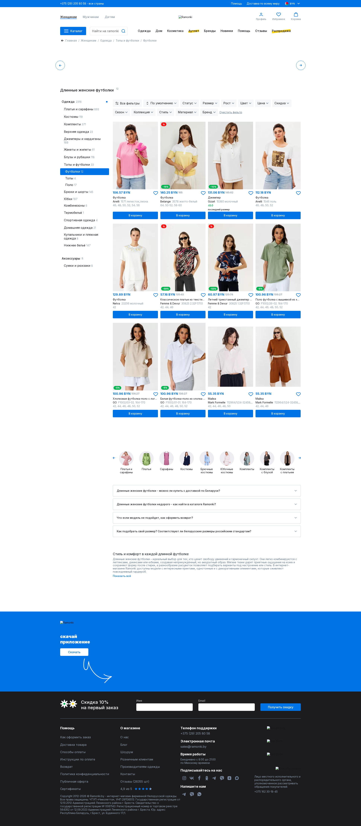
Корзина (296, 19)
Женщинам (68, 17)
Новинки (227, 31)
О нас (124, 737)
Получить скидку (280, 707)
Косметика (175, 31)
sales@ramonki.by (193, 746)
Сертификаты (70, 789)
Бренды (210, 31)
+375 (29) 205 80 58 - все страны (82, 3)
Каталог (76, 31)
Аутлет (193, 31)
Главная (71, 40)
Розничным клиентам (136, 759)
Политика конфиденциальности (84, 774)
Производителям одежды (140, 767)
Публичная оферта (74, 781)
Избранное (278, 19)
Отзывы (261, 31)
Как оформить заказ (75, 737)
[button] (155, 193)
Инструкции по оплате (77, 759)
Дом (158, 31)
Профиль (261, 19)
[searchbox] (108, 31)
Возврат (66, 767)
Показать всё (122, 576)
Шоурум (126, 752)
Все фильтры (130, 103)
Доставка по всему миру (263, 3)
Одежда (144, 31)
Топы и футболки (127, 40)
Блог (123, 745)
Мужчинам (91, 17)
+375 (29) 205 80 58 (195, 733)
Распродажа (281, 31)
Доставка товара (73, 745)
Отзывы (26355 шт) (134, 781)
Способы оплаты (73, 752)
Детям (110, 17)
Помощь (236, 3)
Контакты (127, 774)
